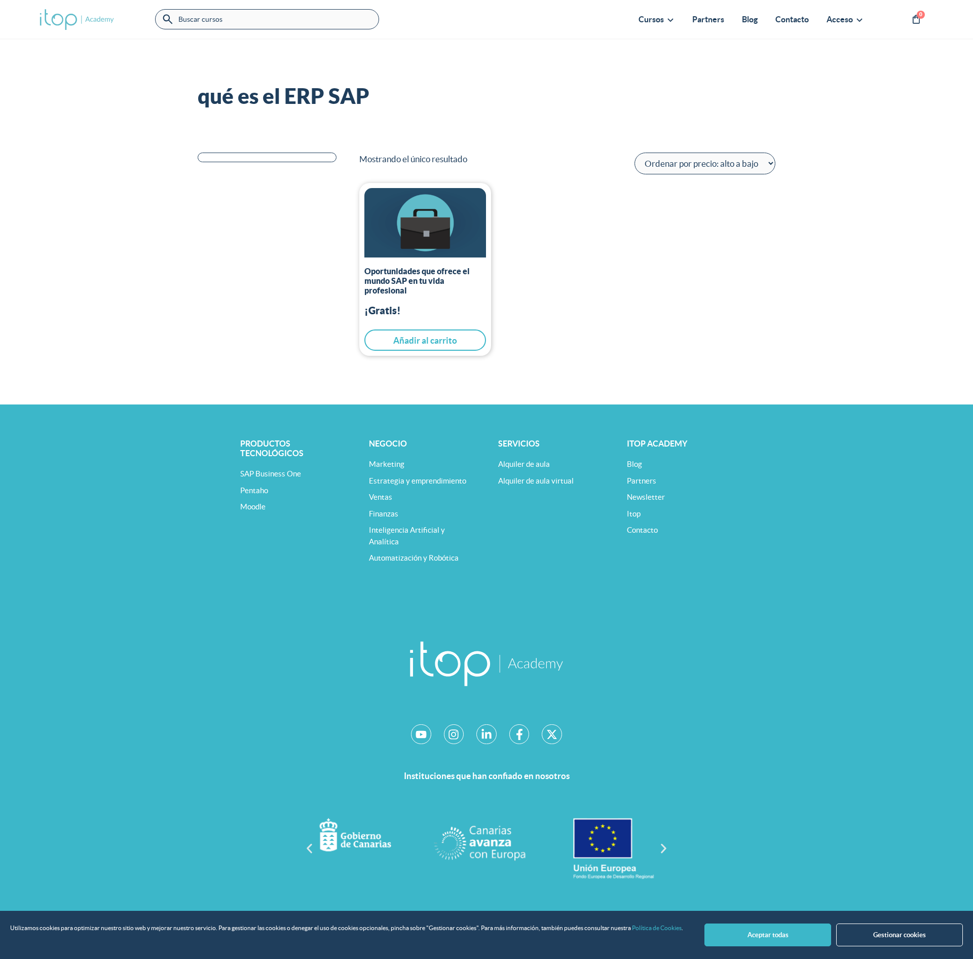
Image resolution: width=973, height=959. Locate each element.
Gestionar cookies (899, 935)
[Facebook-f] (519, 734)
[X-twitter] (552, 734)
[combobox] (267, 19)
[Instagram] (454, 734)
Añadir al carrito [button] (425, 340)
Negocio (388, 443)
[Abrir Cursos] (670, 19)
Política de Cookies (657, 928)
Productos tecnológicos (272, 448)
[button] (309, 848)
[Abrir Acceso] (859, 19)
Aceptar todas (768, 935)
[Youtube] (421, 734)
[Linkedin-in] (486, 734)
